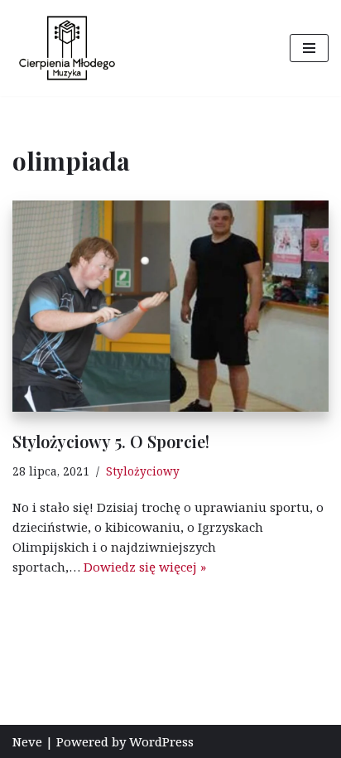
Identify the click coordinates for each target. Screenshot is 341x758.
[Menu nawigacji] (309, 48)
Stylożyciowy (143, 471)
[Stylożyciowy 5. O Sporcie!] (170, 306)
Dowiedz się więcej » (145, 566)
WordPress (161, 741)
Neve (27, 741)
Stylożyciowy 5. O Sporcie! (110, 441)
